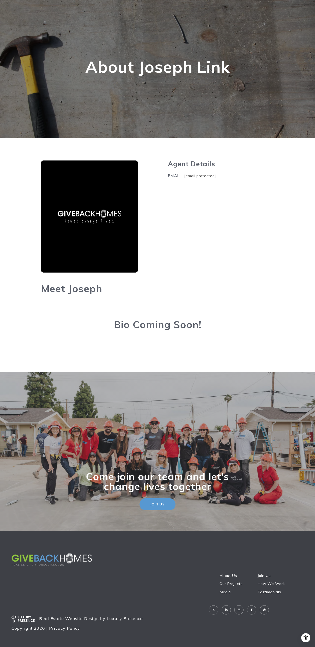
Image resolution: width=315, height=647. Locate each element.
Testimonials (269, 592)
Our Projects (231, 583)
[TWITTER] (213, 609)
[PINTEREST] (264, 609)
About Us (228, 575)
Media (225, 592)
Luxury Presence (125, 618)
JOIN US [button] (157, 504)
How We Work (271, 583)
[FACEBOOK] (251, 609)
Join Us (264, 575)
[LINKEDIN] (226, 609)
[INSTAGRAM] (239, 609)
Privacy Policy (64, 628)
